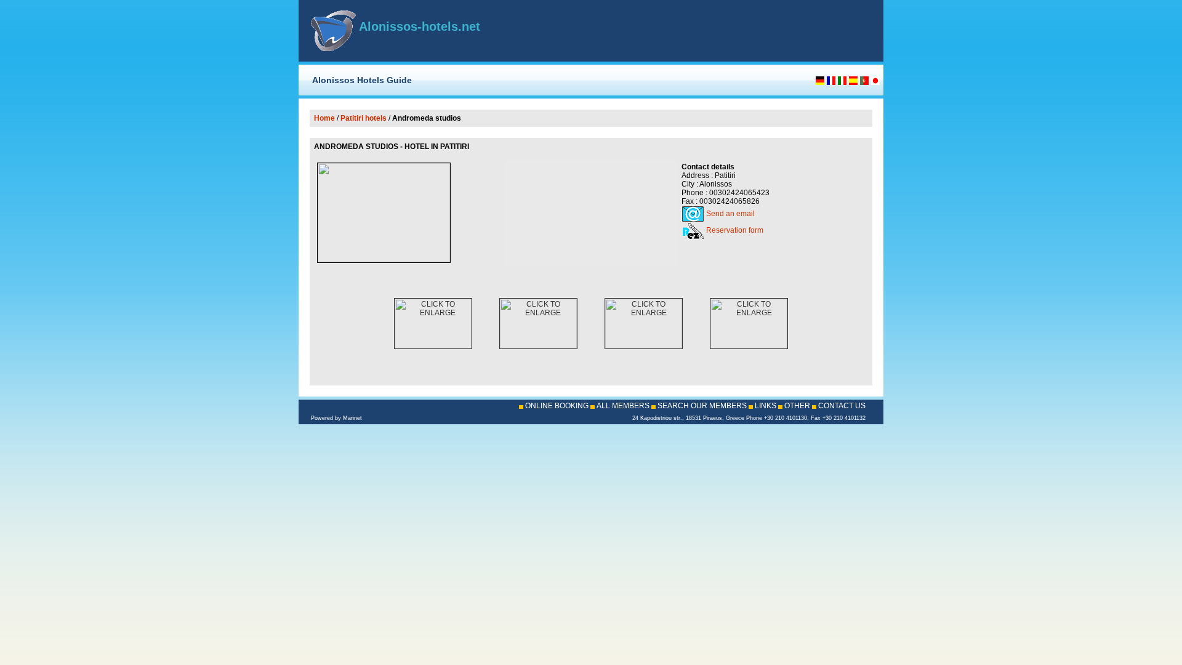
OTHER (797, 405)
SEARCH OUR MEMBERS (702, 405)
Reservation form (734, 230)
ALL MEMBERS (623, 405)
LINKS (765, 405)
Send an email (730, 213)
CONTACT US (842, 405)
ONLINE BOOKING (557, 405)
